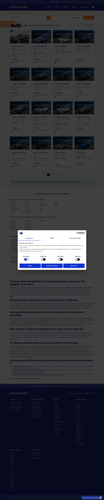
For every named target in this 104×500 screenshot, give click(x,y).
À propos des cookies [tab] (75, 238)
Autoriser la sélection (52, 265)
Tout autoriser (74, 265)
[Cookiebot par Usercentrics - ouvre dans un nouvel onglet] (78, 233)
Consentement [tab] (29, 238)
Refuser (30, 265)
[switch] (43, 259)
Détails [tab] (52, 238)
